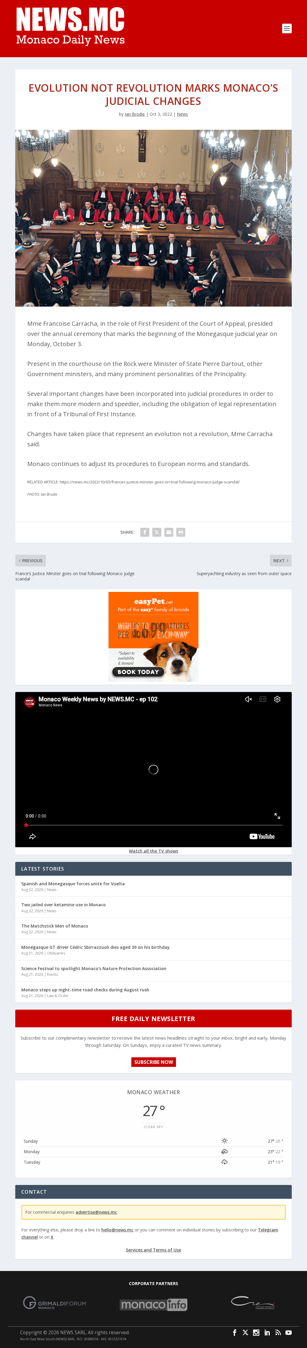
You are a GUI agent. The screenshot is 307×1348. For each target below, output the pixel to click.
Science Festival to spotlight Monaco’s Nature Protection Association (93, 968)
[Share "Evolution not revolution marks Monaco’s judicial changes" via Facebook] (145, 532)
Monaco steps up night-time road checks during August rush (85, 990)
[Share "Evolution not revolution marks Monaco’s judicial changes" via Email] (169, 532)
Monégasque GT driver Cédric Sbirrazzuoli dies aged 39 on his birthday (95, 947)
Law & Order (58, 995)
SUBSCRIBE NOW (153, 1062)
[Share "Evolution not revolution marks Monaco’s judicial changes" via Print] (181, 532)
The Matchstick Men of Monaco (54, 926)
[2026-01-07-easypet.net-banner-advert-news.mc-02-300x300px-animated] (153, 680)
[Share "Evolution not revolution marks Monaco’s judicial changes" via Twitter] (157, 532)
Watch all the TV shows (153, 851)
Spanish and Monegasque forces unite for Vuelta (73, 883)
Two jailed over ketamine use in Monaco (63, 904)
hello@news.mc (117, 1230)
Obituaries (56, 953)
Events (52, 974)
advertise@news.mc (96, 1212)
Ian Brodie (135, 114)
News (182, 114)
